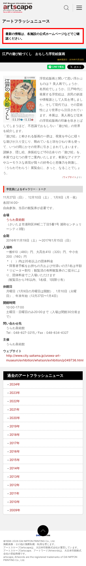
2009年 (14, 510)
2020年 (14, 418)
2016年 (14, 451)
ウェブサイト (69, 177)
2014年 (14, 468)
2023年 (14, 392)
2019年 (14, 426)
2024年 (14, 384)
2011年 (14, 493)
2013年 (14, 476)
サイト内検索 (66, 7)
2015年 (14, 460)
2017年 (14, 443)
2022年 (14, 401)
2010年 (14, 502)
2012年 (14, 485)
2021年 (14, 409)
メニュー (79, 7)
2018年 (14, 434)
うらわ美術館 (15, 219)
